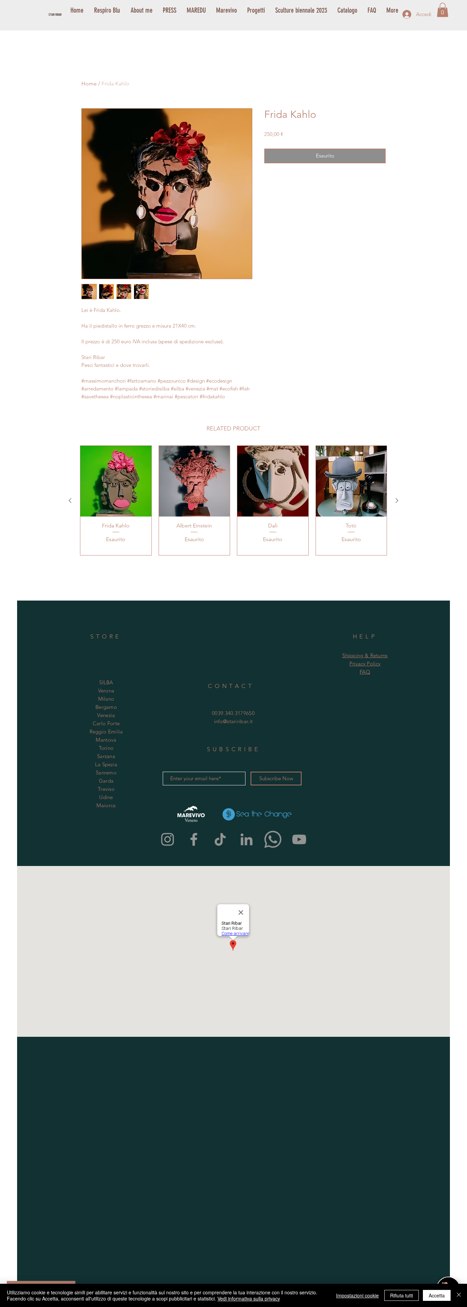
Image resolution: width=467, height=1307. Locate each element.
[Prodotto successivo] (397, 500)
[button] (443, 10)
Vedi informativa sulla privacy (248, 1298)
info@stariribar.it (233, 721)
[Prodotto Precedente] (70, 500)
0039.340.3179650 (233, 713)
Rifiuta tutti (401, 1295)
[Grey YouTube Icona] (299, 839)
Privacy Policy (365, 663)
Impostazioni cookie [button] (357, 1295)
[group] (233, 500)
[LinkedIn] (246, 839)
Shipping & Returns (364, 655)
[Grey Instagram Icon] (167, 839)
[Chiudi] (459, 1295)
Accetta (437, 1295)
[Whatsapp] (272, 839)
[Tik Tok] (220, 839)
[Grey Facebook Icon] (193, 839)
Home (89, 83)
